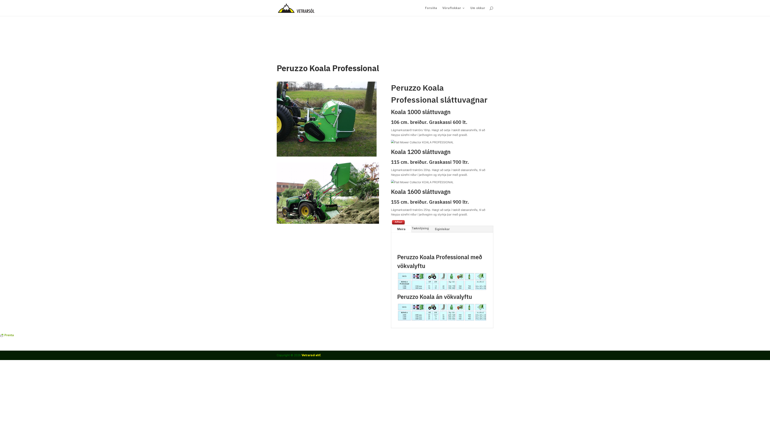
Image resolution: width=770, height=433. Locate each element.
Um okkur (477, 8)
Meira (401, 229)
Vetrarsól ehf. (311, 355)
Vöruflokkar (451, 8)
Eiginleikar (442, 229)
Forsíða (431, 8)
